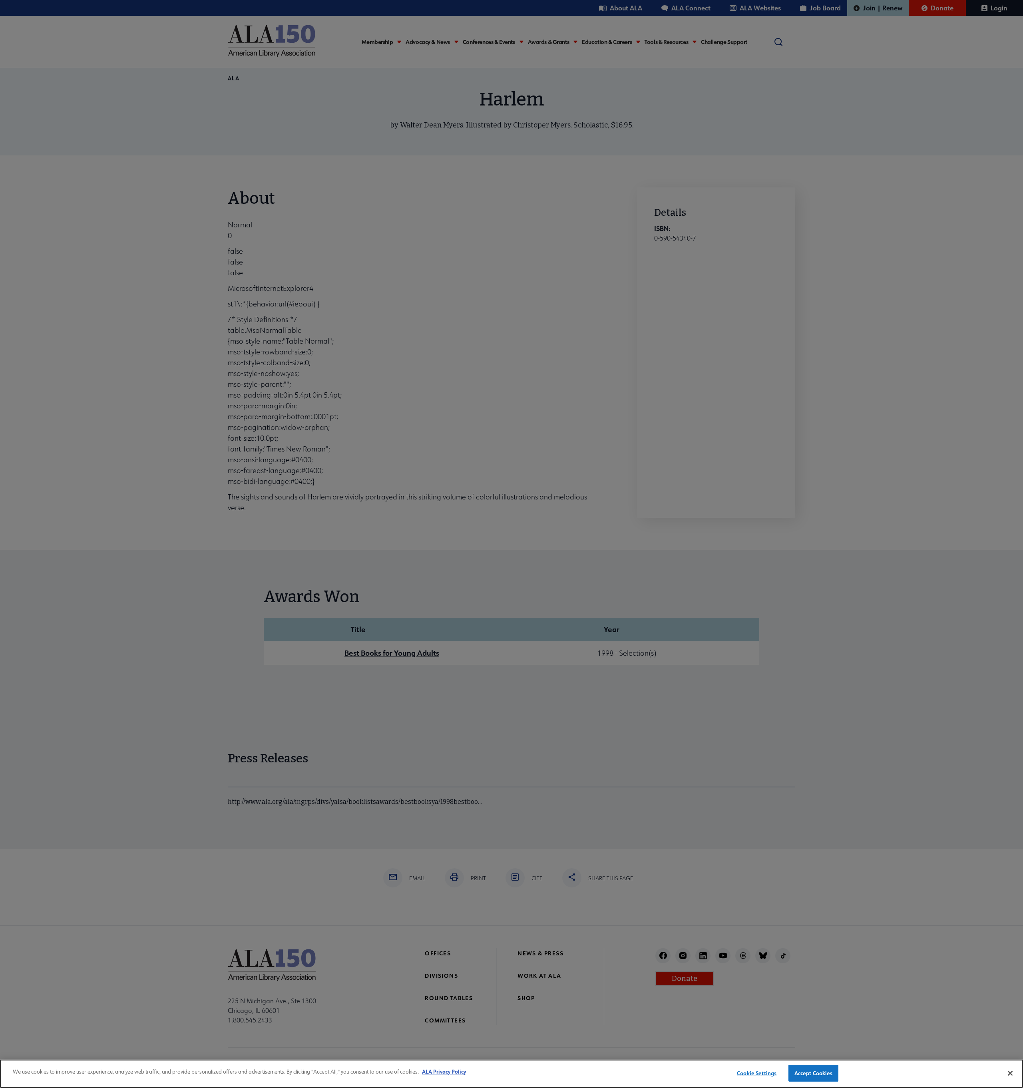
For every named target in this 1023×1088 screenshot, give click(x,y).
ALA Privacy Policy (444, 1071)
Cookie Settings (756, 1073)
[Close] (1010, 1073)
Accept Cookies (813, 1073)
